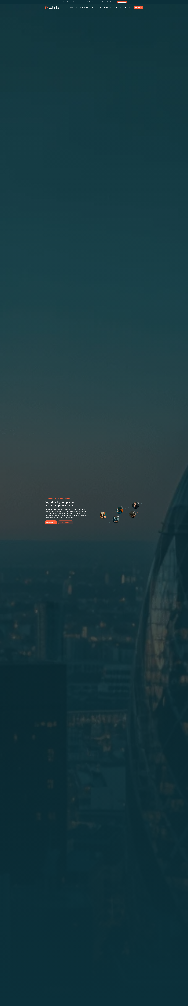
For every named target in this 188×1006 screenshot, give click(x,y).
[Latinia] (52, 7)
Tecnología (83, 7)
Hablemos (138, 7)
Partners (116, 7)
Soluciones (71, 7)
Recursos (106, 7)
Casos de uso (95, 7)
